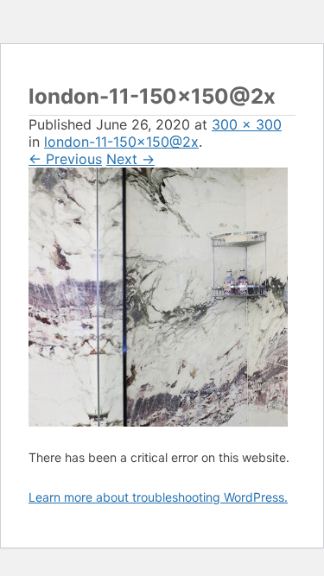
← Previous (65, 159)
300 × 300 (247, 124)
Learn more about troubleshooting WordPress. (158, 497)
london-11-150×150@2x (121, 141)
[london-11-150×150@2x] (158, 421)
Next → (130, 159)
